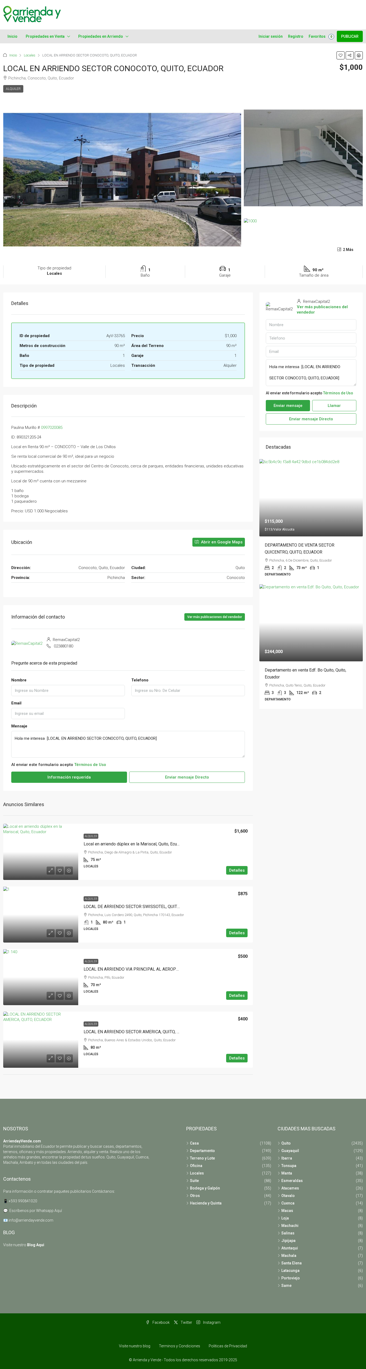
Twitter (186, 1322)
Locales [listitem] (197, 1173)
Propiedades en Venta (45, 36)
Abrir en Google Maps (221, 542)
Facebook (161, 1322)
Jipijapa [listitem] (288, 1240)
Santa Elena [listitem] (291, 1263)
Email (16, 703)
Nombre (19, 680)
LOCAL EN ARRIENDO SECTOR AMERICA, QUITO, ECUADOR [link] (140, 1031)
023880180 (63, 646)
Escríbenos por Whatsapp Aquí (35, 1210)
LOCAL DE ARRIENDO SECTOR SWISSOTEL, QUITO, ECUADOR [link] (142, 906)
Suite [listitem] (194, 1181)
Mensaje (19, 726)
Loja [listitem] (285, 1218)
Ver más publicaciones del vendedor (214, 617)
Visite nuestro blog (134, 1346)
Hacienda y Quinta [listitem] (206, 1203)
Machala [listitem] (288, 1255)
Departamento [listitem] (202, 1151)
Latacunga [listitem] (290, 1270)
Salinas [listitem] (287, 1233)
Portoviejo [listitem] (290, 1278)
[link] (40, 852)
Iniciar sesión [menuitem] (271, 36)
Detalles (237, 870)
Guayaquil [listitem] (290, 1151)
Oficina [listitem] (196, 1166)
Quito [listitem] (286, 1143)
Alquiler (13, 89)
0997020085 (51, 427)
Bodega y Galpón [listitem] (205, 1188)
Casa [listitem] (194, 1143)
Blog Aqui (35, 1245)
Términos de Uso (90, 764)
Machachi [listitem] (289, 1225)
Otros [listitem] (195, 1195)
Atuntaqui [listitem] (289, 1248)
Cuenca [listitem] (287, 1203)
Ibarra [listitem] (286, 1158)
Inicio (12, 36)
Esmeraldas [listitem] (292, 1181)
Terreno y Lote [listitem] (202, 1158)
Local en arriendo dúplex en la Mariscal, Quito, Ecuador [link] (134, 843)
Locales (29, 55)
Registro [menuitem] (295, 36)
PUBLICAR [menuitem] (349, 36)
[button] (341, 55)
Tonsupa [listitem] (288, 1166)
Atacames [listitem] (290, 1188)
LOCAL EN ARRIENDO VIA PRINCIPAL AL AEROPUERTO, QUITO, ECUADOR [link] (153, 969)
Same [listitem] (286, 1285)
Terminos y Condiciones (179, 1346)
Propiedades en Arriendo (100, 36)
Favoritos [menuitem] (320, 36)
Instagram (211, 1322)
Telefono (139, 680)
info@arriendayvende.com (31, 1220)
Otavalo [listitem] (288, 1195)
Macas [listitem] (287, 1210)
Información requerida (69, 777)
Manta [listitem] (286, 1173)
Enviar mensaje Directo (187, 777)
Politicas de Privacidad (228, 1346)
